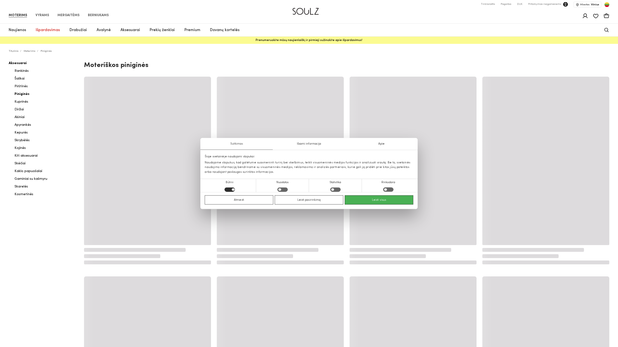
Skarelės (21, 186)
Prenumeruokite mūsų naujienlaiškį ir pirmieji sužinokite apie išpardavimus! (309, 40)
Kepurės (21, 132)
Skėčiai (20, 163)
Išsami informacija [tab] (309, 143)
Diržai (19, 109)
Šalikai (19, 78)
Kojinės (20, 148)
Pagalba (506, 4)
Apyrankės (22, 125)
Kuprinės (21, 102)
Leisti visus (379, 199)
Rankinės (21, 71)
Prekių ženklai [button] (162, 30)
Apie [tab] (381, 143)
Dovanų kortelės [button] (224, 30)
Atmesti (239, 199)
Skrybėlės (22, 140)
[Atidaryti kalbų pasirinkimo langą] (606, 4)
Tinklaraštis (488, 4)
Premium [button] (192, 30)
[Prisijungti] (585, 16)
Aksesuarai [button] (130, 30)
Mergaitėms (68, 15)
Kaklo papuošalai (28, 171)
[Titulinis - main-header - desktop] (309, 9)
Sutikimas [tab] (236, 143)
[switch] (282, 189)
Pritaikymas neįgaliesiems (544, 4)
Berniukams (98, 15)
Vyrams (42, 15)
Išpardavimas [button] (48, 30)
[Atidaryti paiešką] (606, 30)
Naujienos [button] (17, 30)
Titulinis (14, 51)
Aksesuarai (18, 63)
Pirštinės (21, 86)
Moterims (18, 15)
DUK (519, 4)
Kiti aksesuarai (26, 156)
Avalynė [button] (104, 30)
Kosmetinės (23, 194)
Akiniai (19, 117)
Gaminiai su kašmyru (30, 179)
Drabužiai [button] (78, 30)
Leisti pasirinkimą (309, 199)
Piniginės (21, 94)
